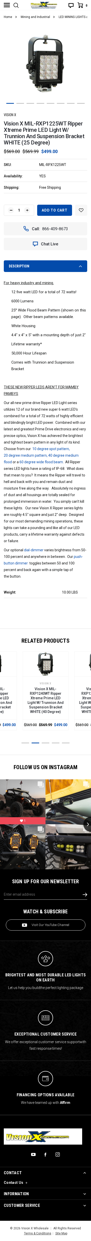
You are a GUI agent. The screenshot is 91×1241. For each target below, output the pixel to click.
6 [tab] (60, 103)
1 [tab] (10, 103)
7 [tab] (71, 103)
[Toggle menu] (7, 5)
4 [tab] (40, 103)
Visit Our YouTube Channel (50, 925)
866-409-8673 (55, 228)
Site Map (61, 1233)
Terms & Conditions (37, 1233)
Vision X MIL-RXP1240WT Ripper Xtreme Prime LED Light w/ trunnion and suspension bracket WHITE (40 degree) (46, 700)
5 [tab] (50, 103)
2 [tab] (20, 103)
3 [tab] (30, 103)
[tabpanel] (45, 64)
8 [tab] (81, 103)
